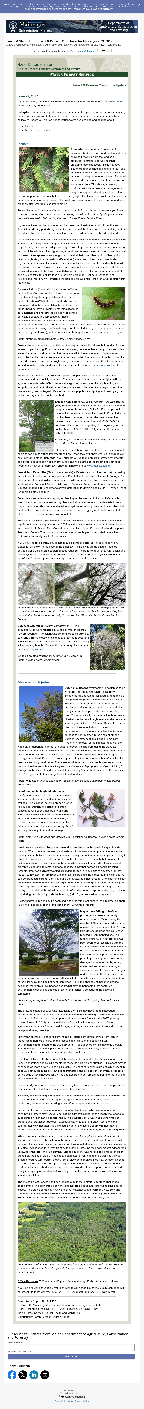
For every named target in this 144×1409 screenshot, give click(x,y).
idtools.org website (33, 649)
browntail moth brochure (102, 364)
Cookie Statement (103, 8)
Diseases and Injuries (37, 130)
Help (87, 1401)
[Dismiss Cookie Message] (139, 3)
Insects (29, 126)
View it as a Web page (82, 51)
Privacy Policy (61, 1401)
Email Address (15, 1342)
